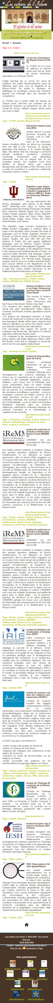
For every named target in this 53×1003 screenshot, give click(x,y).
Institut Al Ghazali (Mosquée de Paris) (38, 357)
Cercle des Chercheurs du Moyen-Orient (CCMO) (38, 60)
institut (29, 517)
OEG (20, 917)
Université (20, 524)
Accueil (5, 43)
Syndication (31, 948)
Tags (41, 948)
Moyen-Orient (33, 121)
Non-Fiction (30, 969)
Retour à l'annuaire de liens (26, 53)
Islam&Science (16, 999)
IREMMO (31, 519)
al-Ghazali (25, 419)
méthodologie (18, 422)
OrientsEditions (36, 999)
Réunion (22, 818)
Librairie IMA (17, 989)
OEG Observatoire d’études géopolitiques (38, 865)
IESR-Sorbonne (13, 969)
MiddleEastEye (26, 979)
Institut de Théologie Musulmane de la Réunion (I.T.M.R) (38, 785)
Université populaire (37, 524)
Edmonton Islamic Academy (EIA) (38, 126)
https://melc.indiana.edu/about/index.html (37, 274)
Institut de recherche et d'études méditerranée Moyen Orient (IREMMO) (38, 432)
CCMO (12, 121)
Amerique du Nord (18, 278)
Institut (20, 121)
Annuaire (17, 43)
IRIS (20, 688)
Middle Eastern (32, 281)
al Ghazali (14, 419)
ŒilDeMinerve (35, 989)
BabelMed (42, 979)
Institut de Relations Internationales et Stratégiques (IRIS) (38, 631)
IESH (11, 859)
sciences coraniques (19, 424)
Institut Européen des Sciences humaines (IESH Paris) (38, 825)
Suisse (27, 775)
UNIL (34, 775)
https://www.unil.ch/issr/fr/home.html (37, 766)
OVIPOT (44, 969)
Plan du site (15, 948)
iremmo (21, 519)
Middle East (17, 281)
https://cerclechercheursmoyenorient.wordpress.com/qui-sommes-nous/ (37, 116)
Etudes (12, 517)
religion (19, 775)
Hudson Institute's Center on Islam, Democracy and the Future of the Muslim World (38, 289)
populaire (37, 522)
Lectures (10, 979)
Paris (5, 424)
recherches (8, 524)
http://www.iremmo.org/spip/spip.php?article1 (38, 513)
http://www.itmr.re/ (34, 816)
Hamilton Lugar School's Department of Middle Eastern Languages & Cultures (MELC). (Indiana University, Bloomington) (38, 192)
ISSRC (33, 773)
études (21, 517)
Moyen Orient (24, 522)
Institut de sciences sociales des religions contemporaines (26, 771)
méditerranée (9, 522)
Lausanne (43, 773)
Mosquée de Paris (36, 422)
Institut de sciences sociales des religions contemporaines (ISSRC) (38, 694)
